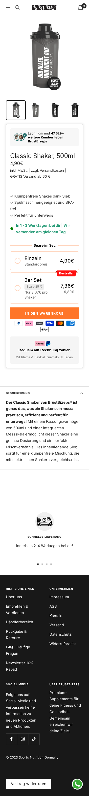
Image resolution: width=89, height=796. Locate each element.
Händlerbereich (19, 622)
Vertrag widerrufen (28, 783)
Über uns (14, 597)
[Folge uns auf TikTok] (33, 739)
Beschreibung (18, 393)
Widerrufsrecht (62, 643)
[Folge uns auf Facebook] (11, 739)
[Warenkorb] (80, 7)
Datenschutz (60, 634)
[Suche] (17, 7)
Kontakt (56, 615)
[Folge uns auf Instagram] (22, 739)
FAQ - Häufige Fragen (18, 650)
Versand (56, 625)
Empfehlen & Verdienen (17, 609)
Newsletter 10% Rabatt (19, 666)
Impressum (59, 597)
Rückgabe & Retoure (16, 634)
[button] (44, 260)
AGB (53, 606)
